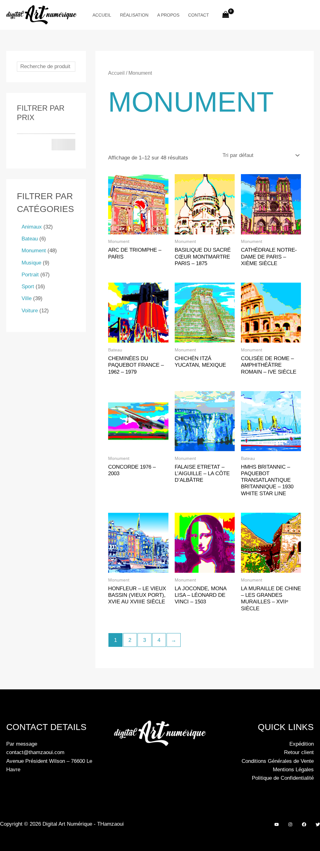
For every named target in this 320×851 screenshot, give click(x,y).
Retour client (299, 752)
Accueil (101, 15)
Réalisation (134, 15)
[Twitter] (318, 824)
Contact (198, 15)
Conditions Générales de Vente (278, 761)
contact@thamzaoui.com (35, 752)
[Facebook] (304, 824)
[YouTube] (276, 824)
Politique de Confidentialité (283, 778)
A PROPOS (168, 15)
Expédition (301, 744)
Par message (21, 744)
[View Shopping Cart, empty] (226, 15)
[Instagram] (290, 824)
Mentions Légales (293, 770)
